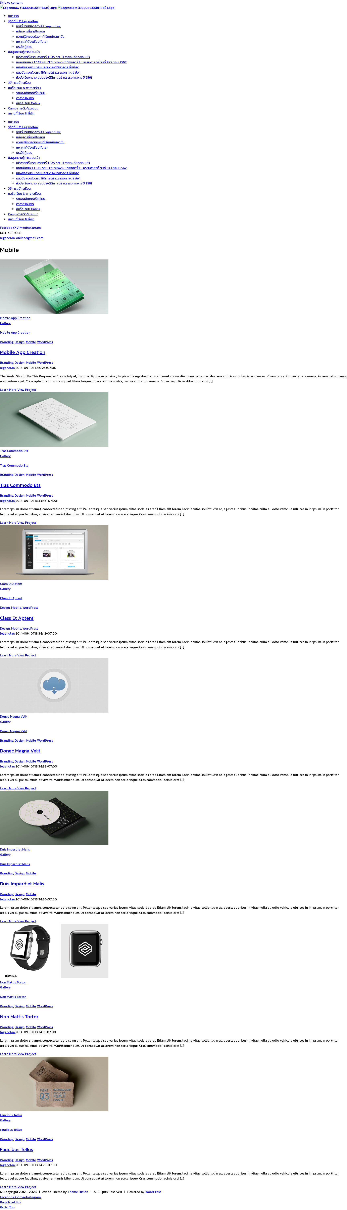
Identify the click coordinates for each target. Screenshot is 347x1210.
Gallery (5, 323)
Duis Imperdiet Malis (15, 849)
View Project (26, 389)
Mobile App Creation (15, 317)
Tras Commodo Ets (14, 450)
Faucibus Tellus (11, 1115)
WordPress (45, 341)
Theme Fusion (78, 1191)
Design (19, 341)
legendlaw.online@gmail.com (21, 237)
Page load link (10, 1202)
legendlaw (7, 367)
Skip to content (11, 2)
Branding (6, 341)
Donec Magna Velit (13, 716)
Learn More (8, 389)
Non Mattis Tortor (13, 982)
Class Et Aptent (11, 583)
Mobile (31, 341)
